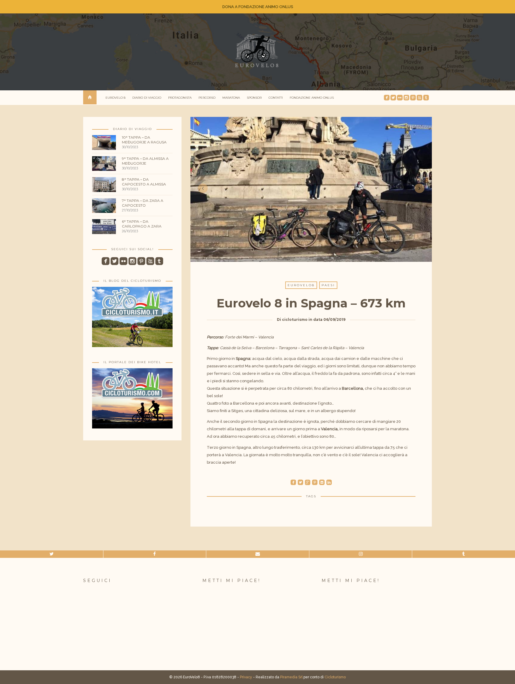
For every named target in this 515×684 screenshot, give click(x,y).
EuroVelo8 (301, 285)
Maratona (231, 98)
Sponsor (254, 98)
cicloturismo (295, 319)
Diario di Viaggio (146, 98)
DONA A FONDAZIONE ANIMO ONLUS (257, 6)
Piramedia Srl (291, 677)
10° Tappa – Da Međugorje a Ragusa (144, 139)
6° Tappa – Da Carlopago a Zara (142, 223)
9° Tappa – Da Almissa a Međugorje (145, 160)
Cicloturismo (335, 677)
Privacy (246, 677)
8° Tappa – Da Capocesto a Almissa (144, 181)
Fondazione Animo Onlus (312, 98)
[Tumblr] (463, 554)
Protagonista (180, 98)
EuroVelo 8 (115, 98)
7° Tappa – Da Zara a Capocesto (142, 203)
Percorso (206, 98)
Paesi (328, 285)
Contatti (276, 98)
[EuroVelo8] (257, 51)
